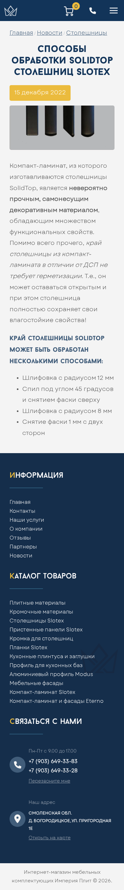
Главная (21, 33)
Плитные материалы (37, 603)
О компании (26, 529)
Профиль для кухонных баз (46, 665)
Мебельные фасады (36, 683)
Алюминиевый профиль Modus (51, 674)
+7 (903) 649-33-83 (53, 761)
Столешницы (86, 33)
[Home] (10, 10)
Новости (49, 33)
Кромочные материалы (41, 611)
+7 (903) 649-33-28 (53, 770)
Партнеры (23, 546)
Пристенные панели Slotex (46, 629)
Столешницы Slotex (37, 620)
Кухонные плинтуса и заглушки (52, 656)
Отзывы (20, 538)
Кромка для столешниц (41, 638)
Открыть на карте (50, 838)
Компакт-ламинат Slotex (42, 692)
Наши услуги (27, 520)
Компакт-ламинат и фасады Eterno (57, 701)
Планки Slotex (28, 647)
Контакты (22, 511)
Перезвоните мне (49, 781)
